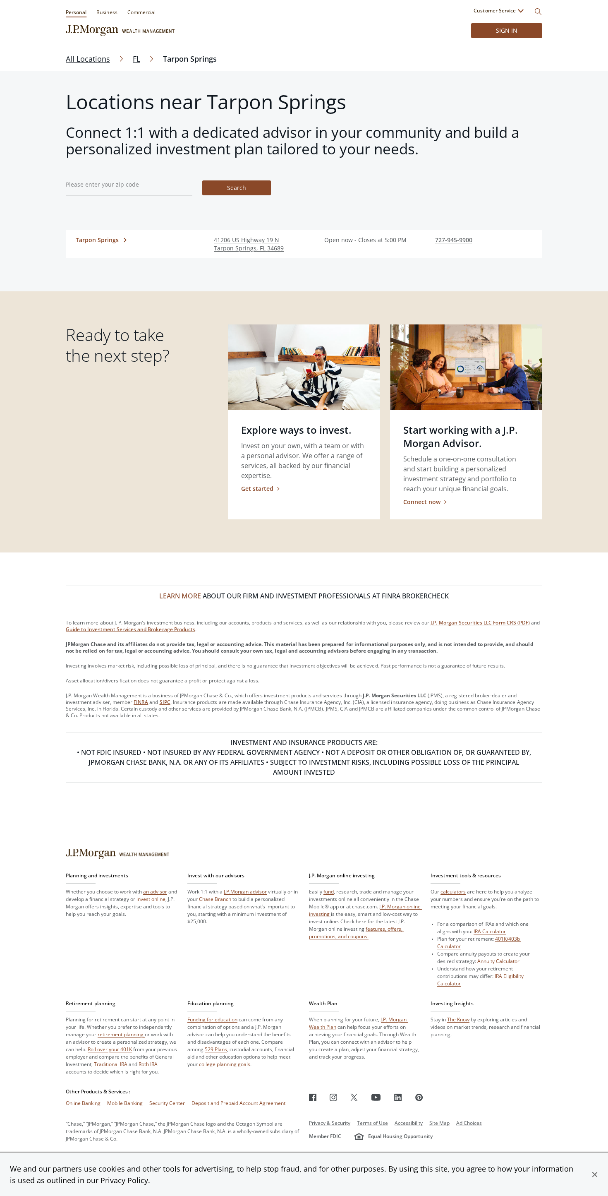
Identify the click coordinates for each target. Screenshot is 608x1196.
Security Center (167, 1103)
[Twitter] (354, 1097)
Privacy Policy (124, 1180)
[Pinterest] (419, 1097)
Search (236, 188)
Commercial (141, 12)
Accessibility (409, 1122)
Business (106, 12)
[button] (594, 1174)
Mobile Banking (125, 1103)
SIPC (165, 702)
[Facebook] (312, 1097)
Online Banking (83, 1103)
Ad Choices (469, 1122)
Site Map (439, 1122)
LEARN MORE (180, 595)
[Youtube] (376, 1097)
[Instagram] (333, 1097)
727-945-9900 (453, 240)
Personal (76, 12)
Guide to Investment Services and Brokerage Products (130, 629)
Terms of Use (372, 1122)
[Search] (538, 11)
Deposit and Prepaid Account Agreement (238, 1103)
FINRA (141, 702)
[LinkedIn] (398, 1097)
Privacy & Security (329, 1122)
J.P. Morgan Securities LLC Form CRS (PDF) (480, 622)
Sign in (506, 30)
